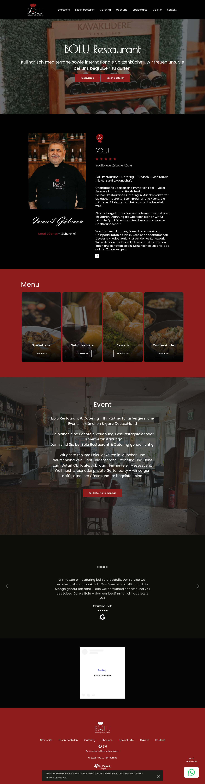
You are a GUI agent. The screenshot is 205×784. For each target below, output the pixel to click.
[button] (158, 776)
